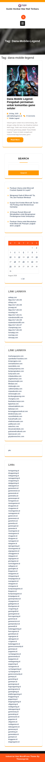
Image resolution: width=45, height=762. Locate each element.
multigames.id (13, 724)
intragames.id (13, 574)
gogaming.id (12, 699)
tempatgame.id (13, 596)
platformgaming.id (15, 694)
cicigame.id (12, 641)
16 (37, 257)
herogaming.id (13, 471)
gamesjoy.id (12, 649)
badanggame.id (14, 644)
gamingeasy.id (13, 684)
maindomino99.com (15, 317)
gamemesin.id (13, 518)
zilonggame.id (13, 553)
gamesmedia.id (14, 656)
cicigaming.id (13, 609)
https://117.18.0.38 (15, 320)
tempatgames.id (14, 579)
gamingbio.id (13, 568)
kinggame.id (12, 739)
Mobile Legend (14, 118)
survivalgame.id (14, 563)
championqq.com (14, 327)
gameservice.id (14, 621)
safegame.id (12, 566)
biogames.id (12, 571)
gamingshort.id (13, 614)
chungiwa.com (13, 399)
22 (32, 262)
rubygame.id (12, 556)
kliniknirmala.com (14, 414)
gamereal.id (12, 619)
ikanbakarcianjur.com (16, 401)
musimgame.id (13, 531)
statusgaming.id (14, 709)
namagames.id (13, 513)
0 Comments (30, 116)
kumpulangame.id (15, 594)
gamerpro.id (12, 681)
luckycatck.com (14, 374)
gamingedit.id (13, 611)
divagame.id (12, 538)
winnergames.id (14, 548)
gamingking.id (13, 692)
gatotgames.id (13, 604)
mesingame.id (13, 533)
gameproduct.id (14, 624)
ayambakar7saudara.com (17, 358)
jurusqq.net (12, 307)
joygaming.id (13, 664)
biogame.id (12, 591)
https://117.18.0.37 (15, 325)
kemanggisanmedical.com (18, 411)
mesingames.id (14, 503)
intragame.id (12, 584)
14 (28, 257)
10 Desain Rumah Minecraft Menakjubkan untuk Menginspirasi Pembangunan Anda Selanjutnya (22, 214)
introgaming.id (13, 576)
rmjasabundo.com (15, 391)
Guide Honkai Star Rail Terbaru (22, 9)
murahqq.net (13, 312)
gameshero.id (13, 488)
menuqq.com (13, 337)
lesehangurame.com (15, 356)
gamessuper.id (13, 498)
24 (10, 266)
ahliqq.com (12, 302)
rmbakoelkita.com (14, 376)
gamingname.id (14, 689)
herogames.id (13, 501)
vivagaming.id (13, 481)
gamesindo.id (13, 493)
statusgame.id (13, 486)
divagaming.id (13, 473)
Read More (15, 140)
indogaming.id (13, 476)
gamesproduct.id (14, 599)
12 (19, 257)
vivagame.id (12, 536)
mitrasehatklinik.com (15, 406)
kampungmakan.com (16, 371)
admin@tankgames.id (14, 116)
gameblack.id (13, 634)
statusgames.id (13, 727)
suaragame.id (13, 581)
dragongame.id (13, 742)
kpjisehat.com (13, 404)
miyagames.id (13, 601)
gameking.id (12, 732)
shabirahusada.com (15, 421)
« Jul (22, 279)
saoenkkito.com (14, 366)
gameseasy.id (13, 712)
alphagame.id (13, 639)
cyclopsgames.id (14, 654)
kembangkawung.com (16, 396)
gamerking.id (13, 679)
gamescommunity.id (15, 646)
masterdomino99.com (16, 322)
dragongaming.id (14, 702)
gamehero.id (13, 521)
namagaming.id (14, 478)
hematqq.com (13, 332)
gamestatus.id (13, 734)
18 (15, 262)
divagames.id (13, 506)
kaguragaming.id (14, 687)
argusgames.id (13, 551)
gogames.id (12, 719)
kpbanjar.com (13, 409)
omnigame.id (13, 586)
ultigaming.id (13, 704)
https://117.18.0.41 (15, 315)
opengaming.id (13, 546)
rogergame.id (13, 636)
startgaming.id (13, 483)
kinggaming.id (13, 697)
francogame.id (13, 631)
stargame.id (12, 543)
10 (10, 257)
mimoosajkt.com (14, 394)
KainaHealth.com (14, 419)
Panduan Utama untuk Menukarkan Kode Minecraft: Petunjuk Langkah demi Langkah (23, 224)
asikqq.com (12, 297)
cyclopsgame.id (14, 671)
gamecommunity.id (15, 674)
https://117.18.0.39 (15, 305)
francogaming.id (14, 616)
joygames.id (12, 651)
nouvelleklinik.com (15, 416)
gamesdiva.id (13, 496)
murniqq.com (13, 335)
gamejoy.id (12, 676)
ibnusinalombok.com (16, 429)
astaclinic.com (13, 426)
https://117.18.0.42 (15, 310)
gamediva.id (12, 523)
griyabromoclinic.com (16, 436)
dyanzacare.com (14, 434)
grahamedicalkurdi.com (17, 431)
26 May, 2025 (14, 113)
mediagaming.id (14, 661)
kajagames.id (13, 659)
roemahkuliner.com (15, 364)
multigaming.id (13, 707)
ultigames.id (12, 722)
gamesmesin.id (14, 491)
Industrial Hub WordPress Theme (21, 756)
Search (23, 158)
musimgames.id (14, 511)
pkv (9, 450)
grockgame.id (13, 561)
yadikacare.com (14, 424)
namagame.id (13, 541)
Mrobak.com (12, 384)
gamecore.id (12, 516)
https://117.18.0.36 (15, 300)
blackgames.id (13, 606)
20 (23, 262)
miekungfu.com (14, 386)
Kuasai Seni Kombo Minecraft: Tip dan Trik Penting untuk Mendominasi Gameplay (24, 205)
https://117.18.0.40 (15, 330)
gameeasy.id (13, 729)
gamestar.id (12, 528)
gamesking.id (13, 714)
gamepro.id (12, 737)
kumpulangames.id (15, 589)
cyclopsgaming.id (14, 669)
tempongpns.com (14, 361)
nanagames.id (13, 666)
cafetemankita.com (15, 389)
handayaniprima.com (16, 369)
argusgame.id (13, 558)
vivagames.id (13, 508)
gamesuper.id (13, 526)
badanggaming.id (14, 629)
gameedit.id (12, 626)
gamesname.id (13, 717)
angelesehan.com (15, 379)
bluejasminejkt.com (15, 381)
